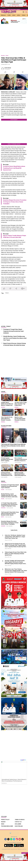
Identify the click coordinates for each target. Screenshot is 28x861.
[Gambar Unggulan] (14, 82)
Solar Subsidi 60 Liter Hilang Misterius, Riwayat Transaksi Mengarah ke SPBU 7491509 (7, 419)
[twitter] (8, 839)
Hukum (7, 292)
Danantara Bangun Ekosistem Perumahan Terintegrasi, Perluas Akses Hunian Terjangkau (14, 201)
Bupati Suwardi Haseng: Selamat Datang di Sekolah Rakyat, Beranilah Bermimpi (14, 344)
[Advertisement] (14, 38)
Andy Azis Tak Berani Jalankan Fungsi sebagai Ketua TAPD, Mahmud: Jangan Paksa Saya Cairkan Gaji (15, 537)
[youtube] (20, 839)
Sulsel (7, 55)
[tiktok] (22, 839)
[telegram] (14, 839)
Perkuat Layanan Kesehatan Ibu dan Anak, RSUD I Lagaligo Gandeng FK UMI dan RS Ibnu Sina (7, 460)
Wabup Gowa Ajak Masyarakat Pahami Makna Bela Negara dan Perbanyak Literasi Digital (20, 475)
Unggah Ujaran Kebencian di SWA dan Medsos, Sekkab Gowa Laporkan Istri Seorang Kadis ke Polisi (7, 405)
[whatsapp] (11, 839)
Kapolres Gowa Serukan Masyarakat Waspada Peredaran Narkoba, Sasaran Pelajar (20, 419)
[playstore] (19, 845)
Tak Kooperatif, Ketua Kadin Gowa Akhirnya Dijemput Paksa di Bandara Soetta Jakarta (13, 445)
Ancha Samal (7, 67)
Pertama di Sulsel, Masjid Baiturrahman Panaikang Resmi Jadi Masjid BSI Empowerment (14, 168)
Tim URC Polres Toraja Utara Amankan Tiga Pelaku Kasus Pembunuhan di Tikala (21, 404)
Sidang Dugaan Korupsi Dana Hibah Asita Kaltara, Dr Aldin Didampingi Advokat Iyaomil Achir (15, 553)
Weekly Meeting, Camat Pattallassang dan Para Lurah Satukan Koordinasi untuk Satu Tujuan (15, 338)
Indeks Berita (14, 530)
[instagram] (17, 839)
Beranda (3, 55)
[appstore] (8, 845)
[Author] (2, 68)
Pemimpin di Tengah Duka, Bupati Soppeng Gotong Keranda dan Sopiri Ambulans (13, 331)
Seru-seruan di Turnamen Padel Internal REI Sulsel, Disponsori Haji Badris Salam (21, 460)
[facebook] (5, 839)
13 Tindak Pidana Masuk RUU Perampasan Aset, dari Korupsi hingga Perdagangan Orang (9, 504)
